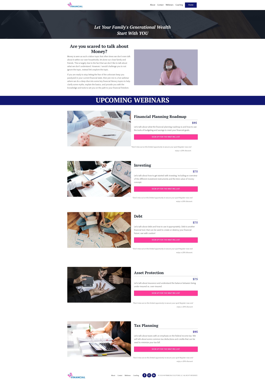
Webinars (169, 5)
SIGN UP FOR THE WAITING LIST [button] (166, 137)
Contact (160, 5)
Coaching (179, 5)
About (152, 5)
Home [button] (190, 5)
